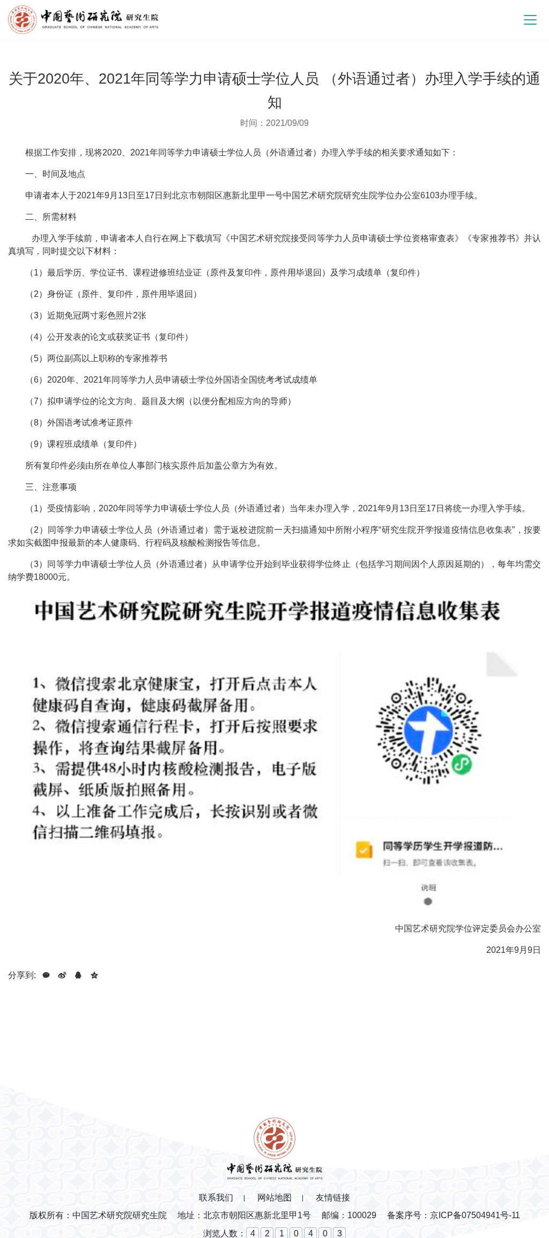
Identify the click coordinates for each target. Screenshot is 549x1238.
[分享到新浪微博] (62, 975)
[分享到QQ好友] (78, 975)
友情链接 (333, 1197)
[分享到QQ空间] (94, 975)
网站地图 (274, 1197)
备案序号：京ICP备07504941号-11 (453, 1215)
